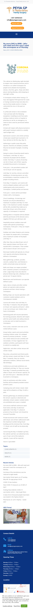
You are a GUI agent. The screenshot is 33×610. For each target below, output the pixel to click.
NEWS (20, 50)
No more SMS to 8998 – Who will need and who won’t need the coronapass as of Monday (16, 467)
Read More (17, 606)
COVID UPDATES (14, 50)
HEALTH (7, 453)
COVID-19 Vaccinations (10, 482)
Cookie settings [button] (7, 606)
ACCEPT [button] (24, 606)
